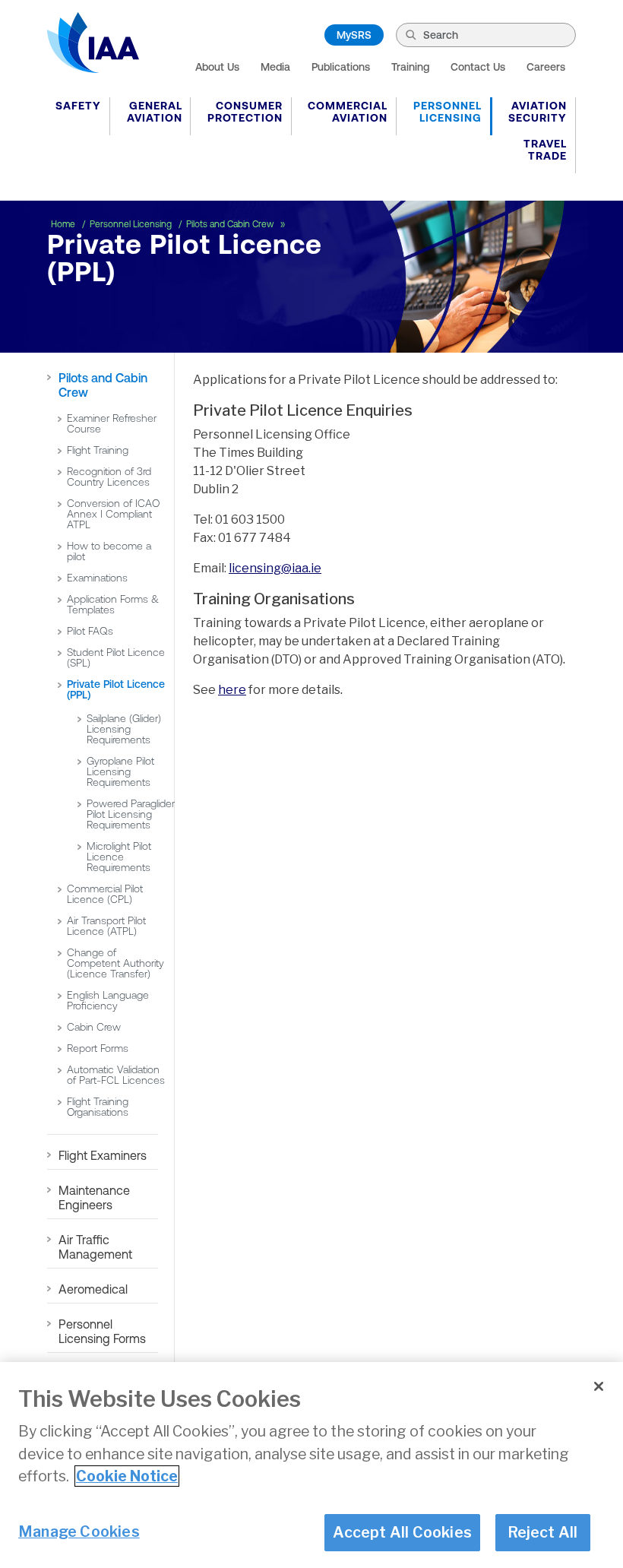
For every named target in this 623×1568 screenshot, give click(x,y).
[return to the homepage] (93, 42)
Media (275, 67)
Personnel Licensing (447, 112)
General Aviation (154, 112)
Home (64, 224)
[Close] (598, 1386)
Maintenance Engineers (94, 1197)
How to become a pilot (109, 551)
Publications (341, 67)
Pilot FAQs (90, 631)
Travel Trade (545, 150)
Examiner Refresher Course (112, 423)
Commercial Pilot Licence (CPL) (105, 893)
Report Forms (97, 1048)
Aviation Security (537, 112)
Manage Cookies (79, 1531)
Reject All (543, 1532)
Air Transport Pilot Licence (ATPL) (106, 925)
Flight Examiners (103, 1155)
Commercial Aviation (347, 112)
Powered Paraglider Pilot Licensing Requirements (131, 814)
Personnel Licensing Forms (102, 1331)
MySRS (354, 35)
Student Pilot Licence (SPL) (116, 657)
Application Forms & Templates (113, 604)
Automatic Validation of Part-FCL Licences (116, 1074)
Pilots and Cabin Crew (231, 224)
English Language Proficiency (108, 1000)
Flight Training (97, 450)
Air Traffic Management (95, 1247)
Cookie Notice (127, 1476)
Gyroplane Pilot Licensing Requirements (120, 771)
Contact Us (478, 67)
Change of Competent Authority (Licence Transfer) (115, 963)
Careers (546, 67)
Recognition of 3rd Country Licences (109, 476)
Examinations (97, 577)
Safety (78, 106)
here (232, 690)
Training (410, 67)
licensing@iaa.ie (275, 568)
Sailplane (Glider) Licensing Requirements (124, 729)
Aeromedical (93, 1289)
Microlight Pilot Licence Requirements (119, 857)
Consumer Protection (245, 112)
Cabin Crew (94, 1027)
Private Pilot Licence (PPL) (116, 689)
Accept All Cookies (402, 1532)
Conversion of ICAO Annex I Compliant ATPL (113, 514)
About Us (217, 67)
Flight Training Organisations (97, 1106)
